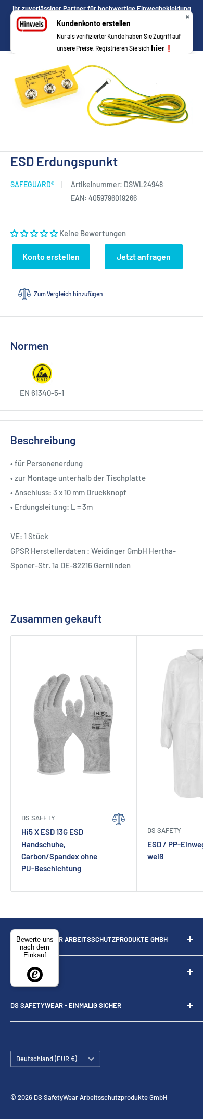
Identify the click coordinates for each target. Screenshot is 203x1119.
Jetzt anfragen (144, 256)
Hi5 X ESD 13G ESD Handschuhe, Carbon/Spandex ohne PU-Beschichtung (59, 850)
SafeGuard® (32, 184)
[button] (34, 233)
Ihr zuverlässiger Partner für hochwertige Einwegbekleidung (101, 8)
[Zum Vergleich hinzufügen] (118, 845)
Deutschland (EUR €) (46, 1058)
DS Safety (38, 817)
